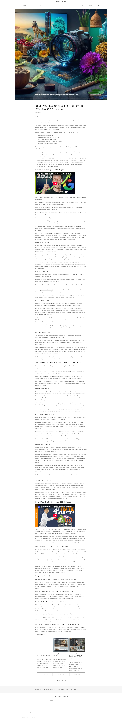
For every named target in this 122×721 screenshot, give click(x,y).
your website (46, 233)
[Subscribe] (72, 700)
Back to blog (62, 680)
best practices (54, 132)
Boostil (26, 717)
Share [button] (38, 116)
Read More (45, 674)
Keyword (75, 371)
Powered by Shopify (31, 717)
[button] (41, 5)
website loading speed (47, 290)
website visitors (47, 228)
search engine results (48, 209)
